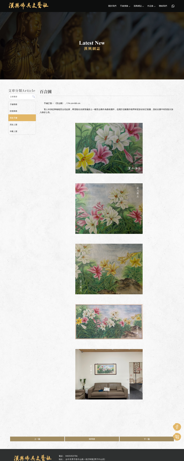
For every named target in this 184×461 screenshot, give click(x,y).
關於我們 (112, 6)
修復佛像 (13, 111)
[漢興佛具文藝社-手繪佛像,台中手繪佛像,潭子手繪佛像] (28, 5)
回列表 (92, 439)
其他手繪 (13, 117)
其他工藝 (13, 124)
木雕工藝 (13, 131)
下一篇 (147, 439)
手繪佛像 (124, 6)
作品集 (150, 6)
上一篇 (37, 439)
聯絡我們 (163, 6)
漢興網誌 (138, 6)
